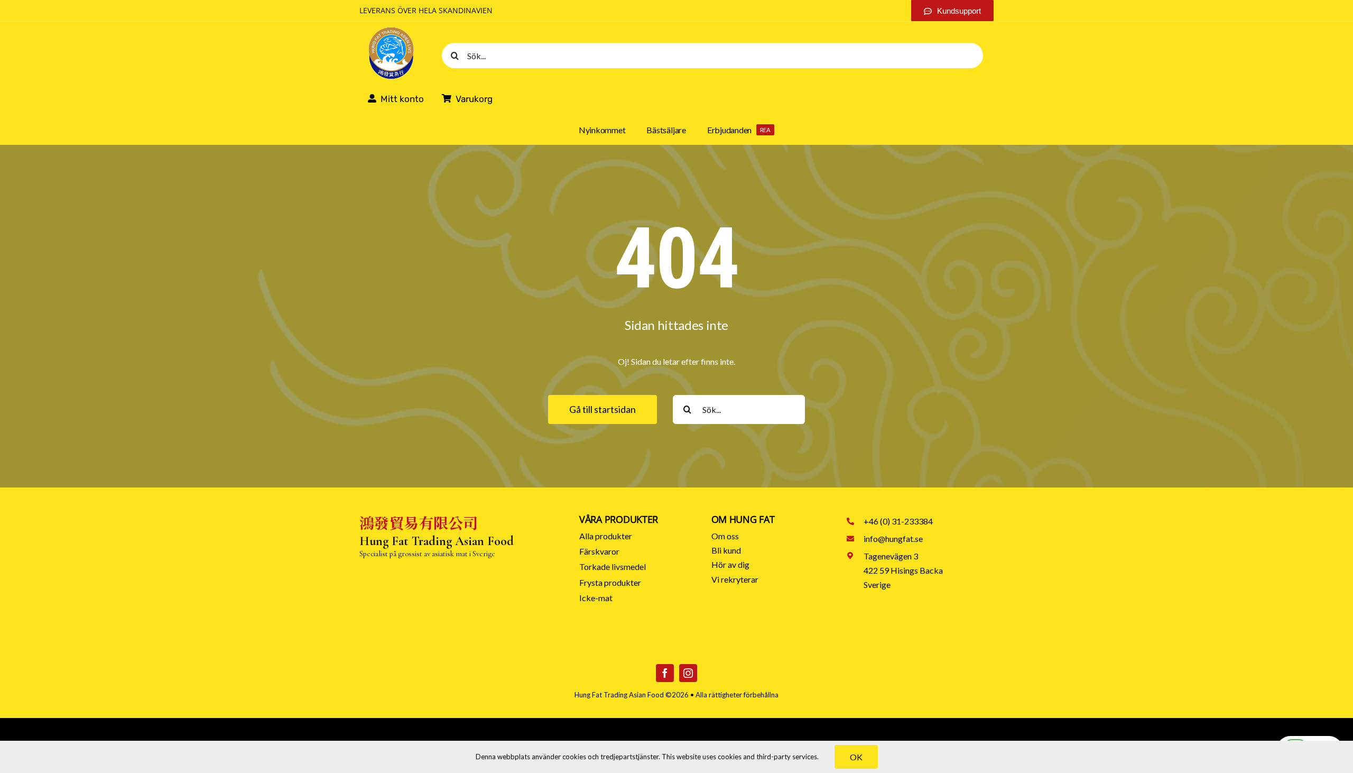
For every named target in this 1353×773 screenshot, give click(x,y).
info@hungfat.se (893, 538)
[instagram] (688, 673)
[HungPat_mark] (391, 30)
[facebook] (665, 673)
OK (856, 757)
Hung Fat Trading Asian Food (619, 695)
